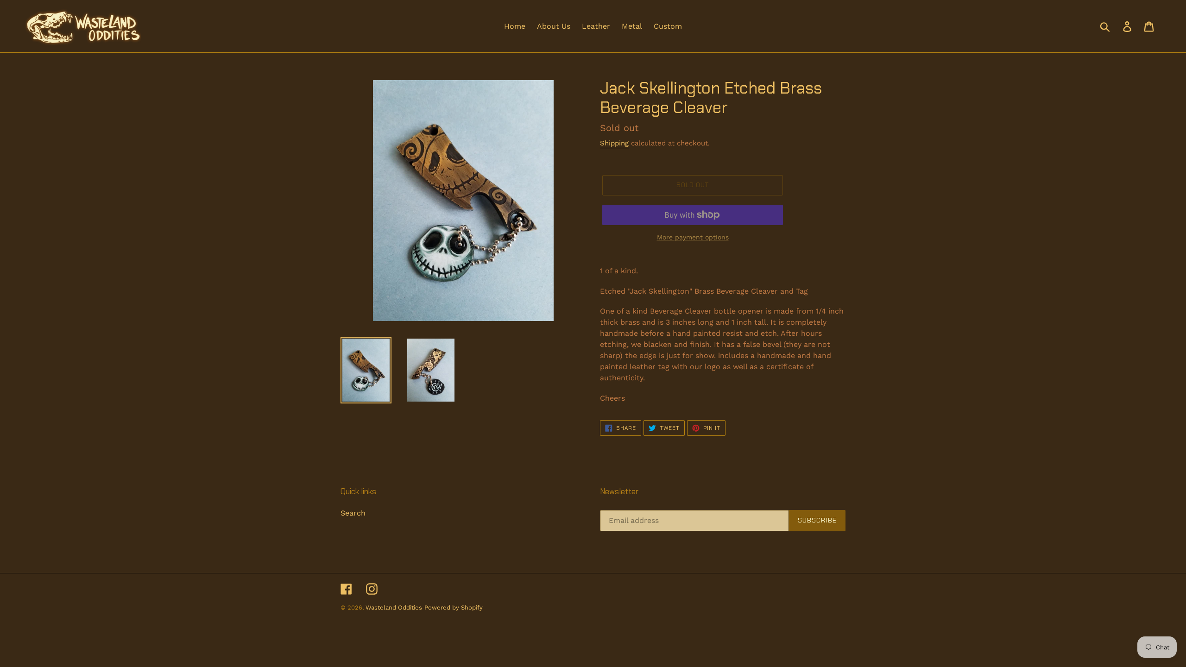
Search (353, 513)
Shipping (614, 143)
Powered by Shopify (453, 607)
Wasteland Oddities (394, 607)
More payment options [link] (693, 237)
